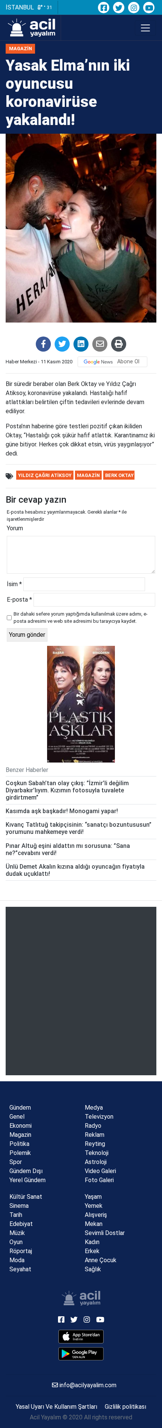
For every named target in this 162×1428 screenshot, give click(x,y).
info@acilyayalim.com (87, 1385)
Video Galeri (100, 1171)
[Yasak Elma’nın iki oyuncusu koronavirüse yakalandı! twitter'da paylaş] (62, 344)
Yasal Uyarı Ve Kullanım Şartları (56, 1406)
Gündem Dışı (26, 1171)
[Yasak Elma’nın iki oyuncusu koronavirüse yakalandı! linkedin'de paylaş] (81, 344)
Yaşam (93, 1196)
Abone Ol (128, 361)
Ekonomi (20, 1125)
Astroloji (96, 1162)
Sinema (19, 1205)
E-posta (19, 599)
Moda (16, 1260)
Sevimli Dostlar (105, 1233)
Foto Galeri (99, 1180)
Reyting (95, 1143)
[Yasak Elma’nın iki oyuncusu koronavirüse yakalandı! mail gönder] (99, 344)
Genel (16, 1116)
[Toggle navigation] (145, 28)
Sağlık (93, 1269)
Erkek (92, 1251)
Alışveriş (96, 1214)
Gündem (20, 1107)
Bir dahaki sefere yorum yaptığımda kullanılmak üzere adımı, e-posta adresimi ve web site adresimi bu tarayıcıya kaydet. (81, 617)
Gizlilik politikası (125, 1406)
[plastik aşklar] (81, 704)
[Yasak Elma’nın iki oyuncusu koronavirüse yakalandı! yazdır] (118, 344)
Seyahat (20, 1269)
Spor (15, 1162)
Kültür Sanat (25, 1196)
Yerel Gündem (27, 1180)
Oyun (16, 1242)
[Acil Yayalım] (33, 27)
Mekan (93, 1223)
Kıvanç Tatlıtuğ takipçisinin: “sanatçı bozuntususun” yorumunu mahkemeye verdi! (78, 828)
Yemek (93, 1205)
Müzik (17, 1233)
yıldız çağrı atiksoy (45, 475)
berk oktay (119, 475)
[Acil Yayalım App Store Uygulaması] (81, 1336)
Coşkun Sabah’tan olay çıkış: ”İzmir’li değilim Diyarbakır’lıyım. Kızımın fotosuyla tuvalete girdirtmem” (67, 790)
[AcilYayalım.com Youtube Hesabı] (148, 7)
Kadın (92, 1242)
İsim (14, 584)
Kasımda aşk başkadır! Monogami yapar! (62, 811)
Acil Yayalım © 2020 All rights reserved (81, 1417)
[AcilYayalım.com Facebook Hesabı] (103, 7)
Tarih (15, 1214)
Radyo (93, 1125)
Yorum (15, 528)
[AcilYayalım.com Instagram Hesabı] (133, 7)
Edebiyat (21, 1223)
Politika (19, 1143)
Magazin (20, 48)
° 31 (47, 7)
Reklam (94, 1134)
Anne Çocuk (100, 1260)
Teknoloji (97, 1152)
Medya (94, 1107)
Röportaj (20, 1251)
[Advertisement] (81, 991)
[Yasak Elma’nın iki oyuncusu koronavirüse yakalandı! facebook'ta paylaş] (43, 344)
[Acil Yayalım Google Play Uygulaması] (81, 1354)
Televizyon (99, 1116)
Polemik (20, 1152)
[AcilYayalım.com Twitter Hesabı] (118, 7)
